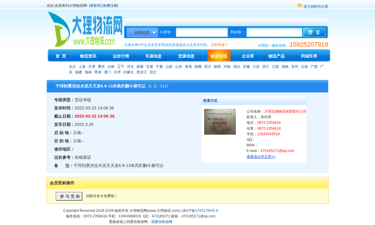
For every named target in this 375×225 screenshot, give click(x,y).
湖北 (236, 67)
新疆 (140, 67)
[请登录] (95, 6)
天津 (91, 67)
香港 (97, 72)
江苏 (256, 67)
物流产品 (276, 56)
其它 (153, 72)
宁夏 (159, 67)
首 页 (61, 56)
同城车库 (309, 56)
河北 (130, 67)
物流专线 (219, 56)
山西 (169, 67)
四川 (207, 67)
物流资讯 (88, 56)
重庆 (101, 67)
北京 (72, 67)
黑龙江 (142, 72)
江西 (275, 67)
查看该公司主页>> (261, 157)
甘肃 (149, 67)
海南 (88, 72)
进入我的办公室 (316, 6)
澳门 (107, 72)
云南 (304, 67)
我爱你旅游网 (161, 222)
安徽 (246, 67)
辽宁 (120, 67)
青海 (188, 67)
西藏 (198, 67)
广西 (314, 67)
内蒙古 (128, 72)
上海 (82, 67)
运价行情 (121, 56)
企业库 (248, 56)
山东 (178, 67)
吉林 (111, 67)
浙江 (265, 67)
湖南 (285, 67)
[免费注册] (110, 6)
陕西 (217, 67)
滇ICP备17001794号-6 (200, 211)
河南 (227, 67)
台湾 (117, 72)
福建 (78, 72)
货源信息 (186, 56)
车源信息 (153, 56)
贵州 (294, 67)
